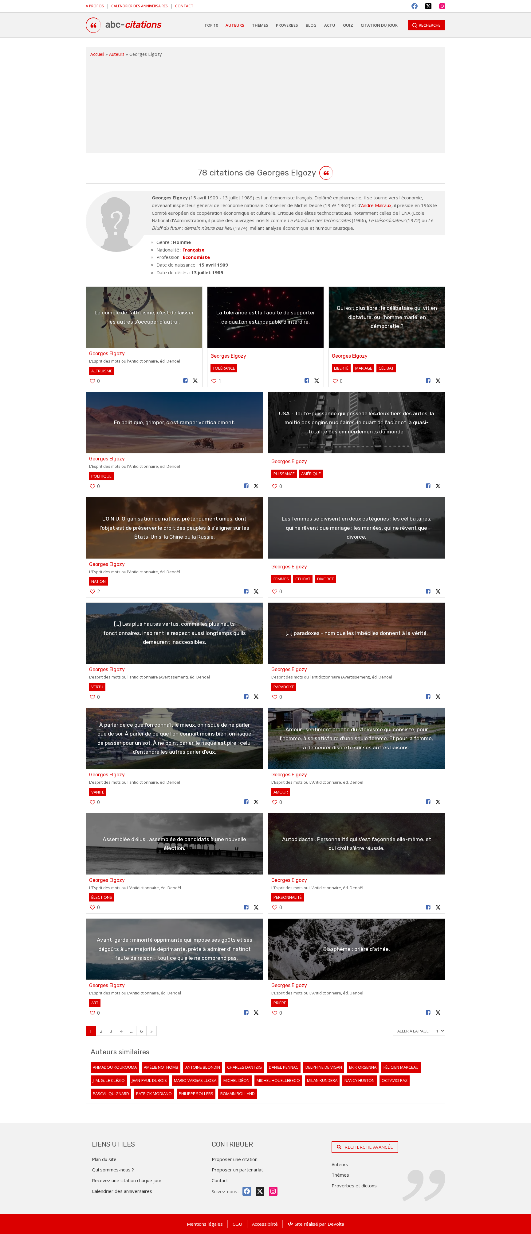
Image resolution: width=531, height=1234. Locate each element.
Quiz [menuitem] (348, 25)
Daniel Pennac (283, 1067)
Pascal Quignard (111, 1093)
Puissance (284, 473)
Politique (101, 476)
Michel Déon (236, 1080)
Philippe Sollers (196, 1093)
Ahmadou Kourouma (115, 1067)
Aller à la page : (414, 1031)
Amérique (311, 473)
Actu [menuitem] (329, 25)
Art (94, 1002)
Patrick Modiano (154, 1093)
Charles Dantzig (244, 1067)
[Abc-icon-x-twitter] (260, 1191)
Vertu (97, 687)
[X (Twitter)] (428, 6)
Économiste (196, 257)
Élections (101, 897)
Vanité (97, 792)
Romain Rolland (237, 1093)
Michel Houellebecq (278, 1080)
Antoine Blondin (202, 1067)
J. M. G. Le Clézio (109, 1080)
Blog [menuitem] (311, 25)
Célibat (386, 368)
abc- (133, 24)
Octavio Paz (394, 1080)
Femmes (281, 579)
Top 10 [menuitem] (211, 25)
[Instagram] (442, 6)
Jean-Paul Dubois (149, 1080)
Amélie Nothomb (161, 1067)
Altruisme (101, 371)
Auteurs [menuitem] (235, 25)
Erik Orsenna (362, 1067)
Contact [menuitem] (184, 6)
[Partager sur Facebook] (185, 380)
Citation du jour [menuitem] (379, 25)
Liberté (341, 368)
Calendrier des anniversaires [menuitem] (139, 6)
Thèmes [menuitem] (260, 25)
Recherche (430, 25)
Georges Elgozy (107, 353)
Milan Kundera (322, 1080)
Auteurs (116, 54)
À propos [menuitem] (95, 6)
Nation (98, 581)
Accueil (97, 54)
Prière (279, 1002)
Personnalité (287, 897)
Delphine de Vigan (323, 1067)
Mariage (363, 368)
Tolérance (224, 368)
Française (193, 250)
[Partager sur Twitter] (195, 380)
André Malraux (376, 205)
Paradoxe (283, 687)
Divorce (325, 579)
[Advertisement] (265, 104)
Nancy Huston (359, 1080)
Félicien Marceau (401, 1067)
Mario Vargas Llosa (195, 1080)
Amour (280, 792)
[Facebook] (414, 6)
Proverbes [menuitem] (287, 25)
